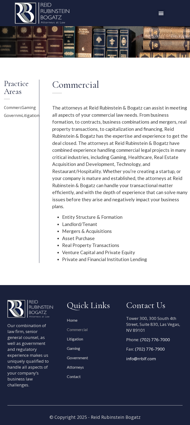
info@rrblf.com (141, 358)
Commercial (15, 107)
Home (72, 320)
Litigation (30, 115)
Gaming (29, 107)
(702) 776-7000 (155, 339)
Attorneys (75, 367)
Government (15, 115)
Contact (74, 376)
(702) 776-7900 (150, 349)
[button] (161, 13)
